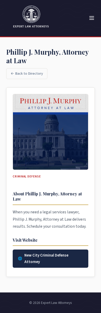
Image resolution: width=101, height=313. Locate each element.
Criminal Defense (27, 176)
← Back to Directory (27, 73)
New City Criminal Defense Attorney (46, 259)
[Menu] (91, 18)
